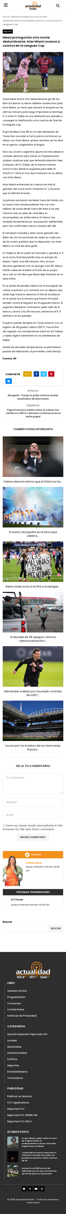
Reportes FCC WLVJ (19, 1121)
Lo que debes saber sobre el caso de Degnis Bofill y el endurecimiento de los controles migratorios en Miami (39, 1142)
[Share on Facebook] (36, 374)
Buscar (7, 922)
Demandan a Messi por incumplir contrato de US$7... (33, 693)
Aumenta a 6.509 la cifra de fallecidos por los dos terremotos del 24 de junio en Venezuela (39, 1171)
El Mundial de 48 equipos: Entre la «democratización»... (33, 639)
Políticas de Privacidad (22, 1015)
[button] (58, 5)
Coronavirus (15, 1078)
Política (12, 1059)
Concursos (14, 1003)
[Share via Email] (8, 381)
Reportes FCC (16, 1109)
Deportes (13, 1065)
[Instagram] (42, 1188)
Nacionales (14, 1046)
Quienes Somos (17, 991)
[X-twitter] (30, 1188)
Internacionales (17, 1053)
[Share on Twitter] (43, 374)
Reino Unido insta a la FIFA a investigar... (33, 587)
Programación (16, 997)
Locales (12, 1040)
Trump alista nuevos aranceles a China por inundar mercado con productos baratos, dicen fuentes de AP (39, 1156)
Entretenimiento (17, 1071)
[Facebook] (24, 1188)
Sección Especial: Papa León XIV (27, 1034)
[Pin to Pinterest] (51, 374)
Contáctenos (15, 1009)
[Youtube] (36, 1188)
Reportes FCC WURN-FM (22, 1115)
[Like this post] (28, 374)
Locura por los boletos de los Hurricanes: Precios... (33, 747)
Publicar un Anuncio (19, 1096)
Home (6, 16)
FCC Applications (18, 1102)
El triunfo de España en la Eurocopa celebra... (33, 534)
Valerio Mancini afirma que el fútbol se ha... (33, 482)
